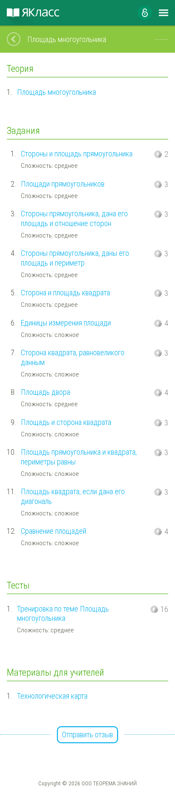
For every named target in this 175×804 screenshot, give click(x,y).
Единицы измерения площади (66, 322)
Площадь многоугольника (56, 92)
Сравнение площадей (53, 531)
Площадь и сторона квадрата (66, 422)
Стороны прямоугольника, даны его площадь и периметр (75, 258)
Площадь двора (45, 392)
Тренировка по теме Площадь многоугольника (63, 613)
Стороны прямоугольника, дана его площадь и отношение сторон (74, 218)
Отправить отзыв (87, 734)
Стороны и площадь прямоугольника (77, 153)
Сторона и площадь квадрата (65, 292)
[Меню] (163, 12)
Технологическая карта (52, 695)
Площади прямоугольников (62, 183)
